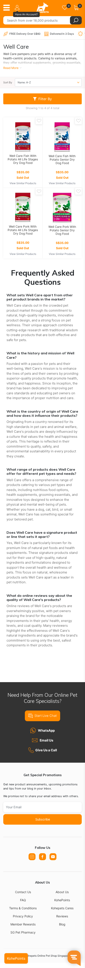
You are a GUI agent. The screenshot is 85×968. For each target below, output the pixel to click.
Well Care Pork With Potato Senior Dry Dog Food (62, 230)
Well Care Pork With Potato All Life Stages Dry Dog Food (23, 230)
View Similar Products (23, 183)
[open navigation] (8, 8)
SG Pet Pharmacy (23, 932)
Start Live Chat (45, 716)
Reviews (62, 916)
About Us (62, 892)
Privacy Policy (23, 916)
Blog (62, 924)
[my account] (18, 8)
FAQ (23, 900)
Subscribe (42, 819)
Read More (11, 68)
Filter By (45, 99)
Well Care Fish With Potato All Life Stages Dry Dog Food (23, 159)
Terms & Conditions (23, 908)
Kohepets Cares (62, 908)
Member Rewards (23, 924)
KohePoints (62, 900)
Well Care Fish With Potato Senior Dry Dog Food (62, 159)
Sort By (7, 82)
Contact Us (23, 892)
